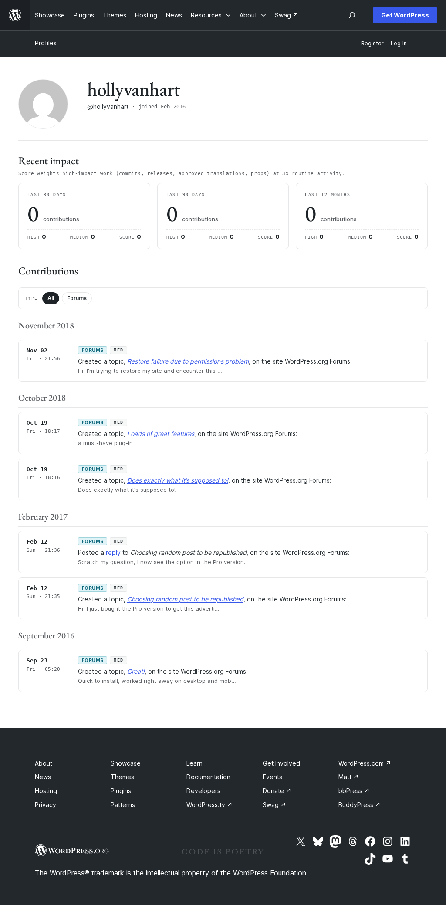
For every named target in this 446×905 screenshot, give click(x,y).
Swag (274, 804)
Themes (122, 776)
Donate (277, 790)
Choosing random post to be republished (185, 599)
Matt (348, 776)
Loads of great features (160, 433)
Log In (399, 43)
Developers (203, 790)
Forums (77, 298)
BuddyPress (359, 804)
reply (113, 552)
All (50, 298)
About (43, 763)
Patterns (123, 804)
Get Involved (281, 763)
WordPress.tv (209, 804)
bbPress (354, 790)
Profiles (46, 43)
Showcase (126, 763)
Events (272, 776)
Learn (194, 763)
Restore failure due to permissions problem (188, 361)
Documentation (208, 776)
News (43, 776)
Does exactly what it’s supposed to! (177, 480)
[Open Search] (352, 15)
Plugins (121, 790)
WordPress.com (364, 763)
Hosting (46, 790)
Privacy (45, 804)
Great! (136, 671)
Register (372, 43)
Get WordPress (405, 15)
